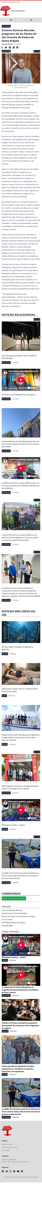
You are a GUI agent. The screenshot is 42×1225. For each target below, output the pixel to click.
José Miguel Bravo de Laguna (13, 922)
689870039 (12, 1159)
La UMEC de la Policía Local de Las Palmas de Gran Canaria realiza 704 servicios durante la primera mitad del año (20, 876)
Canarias (5, 829)
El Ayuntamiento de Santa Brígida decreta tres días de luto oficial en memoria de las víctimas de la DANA (20, 444)
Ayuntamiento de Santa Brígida (14, 913)
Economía (5, 1031)
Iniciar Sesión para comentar (14, 898)
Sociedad (5, 654)
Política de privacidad (9, 1147)
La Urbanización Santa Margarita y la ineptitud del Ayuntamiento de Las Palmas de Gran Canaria (20, 990)
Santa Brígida (7, 925)
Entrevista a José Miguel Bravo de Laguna (18, 394)
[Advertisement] (21, 1203)
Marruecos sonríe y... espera (13, 825)
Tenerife (4, 744)
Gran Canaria (6, 26)
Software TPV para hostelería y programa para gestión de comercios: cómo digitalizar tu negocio (20, 1025)
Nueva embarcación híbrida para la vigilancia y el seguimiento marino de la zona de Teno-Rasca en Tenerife (21, 737)
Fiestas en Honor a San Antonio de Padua (18, 916)
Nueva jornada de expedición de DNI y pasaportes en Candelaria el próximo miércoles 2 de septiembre (18, 1069)
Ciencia (4, 696)
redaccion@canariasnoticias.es (18, 1162)
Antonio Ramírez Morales (12, 910)
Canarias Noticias (7, 44)
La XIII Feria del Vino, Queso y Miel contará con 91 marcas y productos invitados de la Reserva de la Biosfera (21, 485)
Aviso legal (5, 1150)
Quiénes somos (7, 1144)
